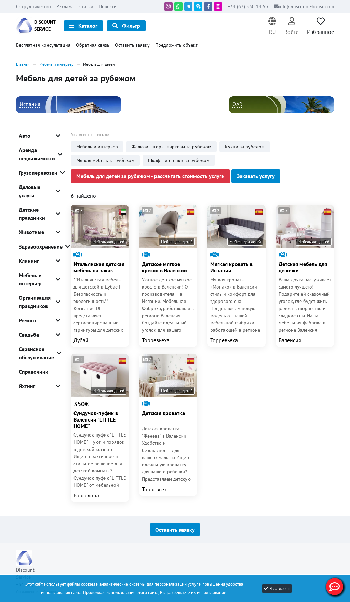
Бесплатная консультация (43, 45)
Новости (108, 6)
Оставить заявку (132, 45)
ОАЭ (237, 104)
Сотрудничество (33, 6)
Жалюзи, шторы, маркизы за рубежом (171, 147)
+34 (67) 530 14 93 (249, 6)
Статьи (86, 6)
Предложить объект (176, 45)
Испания (29, 104)
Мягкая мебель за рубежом (105, 160)
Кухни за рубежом (245, 147)
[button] (272, 25)
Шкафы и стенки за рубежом (179, 160)
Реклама (65, 6)
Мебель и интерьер (97, 147)
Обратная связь (92, 45)
